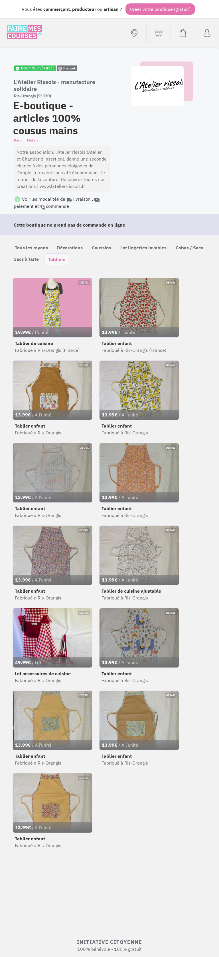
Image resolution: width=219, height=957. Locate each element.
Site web (69, 68)
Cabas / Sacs (189, 247)
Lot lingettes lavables (143, 247)
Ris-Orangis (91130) (32, 95)
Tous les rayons (31, 247)
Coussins (101, 247)
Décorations (70, 247)
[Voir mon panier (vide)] (183, 33)
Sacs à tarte (26, 259)
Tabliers (56, 259)
